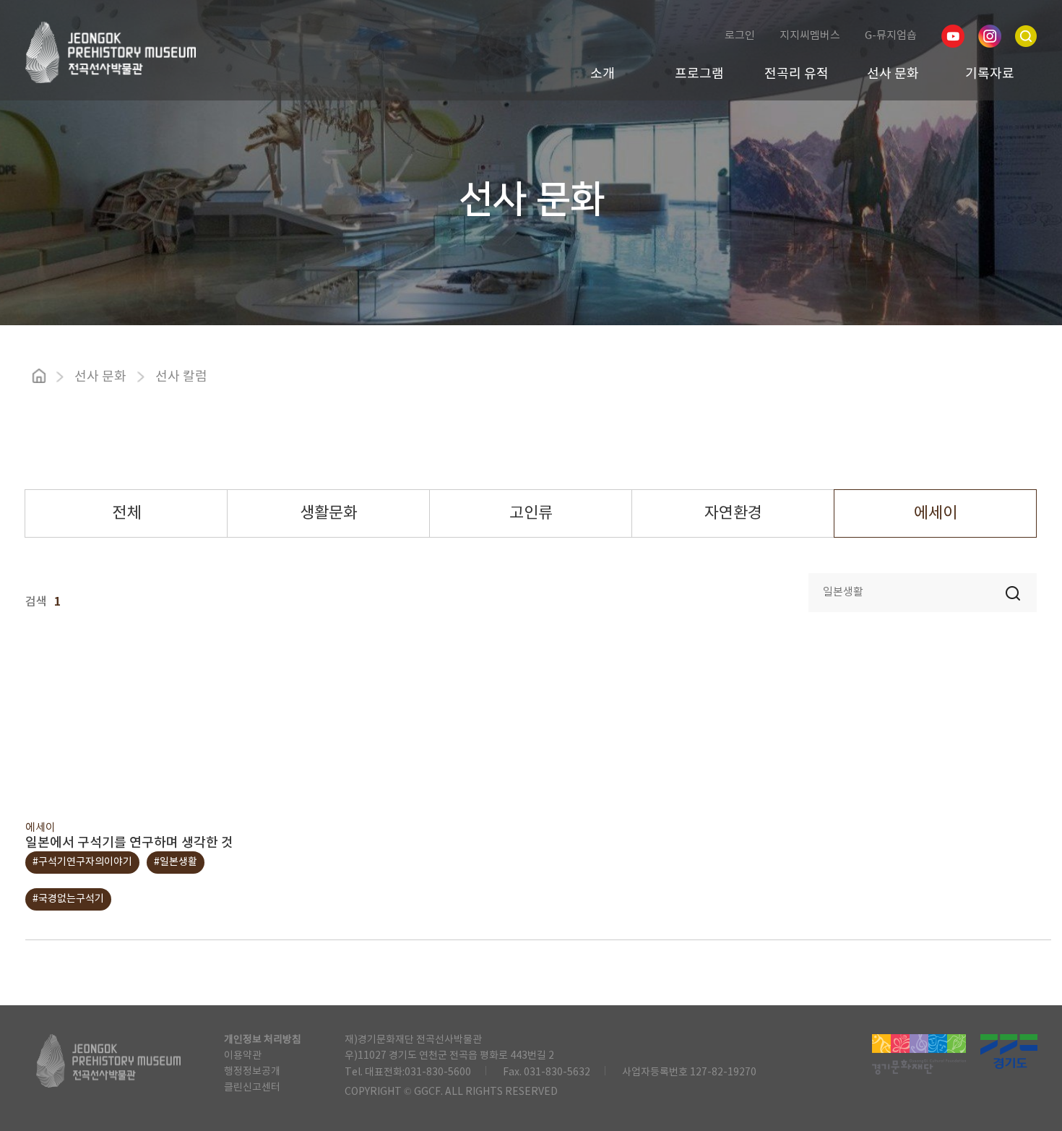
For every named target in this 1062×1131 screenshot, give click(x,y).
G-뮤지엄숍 (891, 36)
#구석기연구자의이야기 (82, 862)
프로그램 (699, 74)
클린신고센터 (252, 1087)
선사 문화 (893, 74)
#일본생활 (175, 862)
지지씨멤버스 (810, 36)
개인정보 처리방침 (262, 1040)
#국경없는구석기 (68, 899)
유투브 (952, 36)
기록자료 (989, 74)
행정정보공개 (252, 1072)
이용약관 (243, 1056)
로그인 (740, 36)
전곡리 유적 (796, 74)
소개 (602, 74)
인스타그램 (989, 36)
